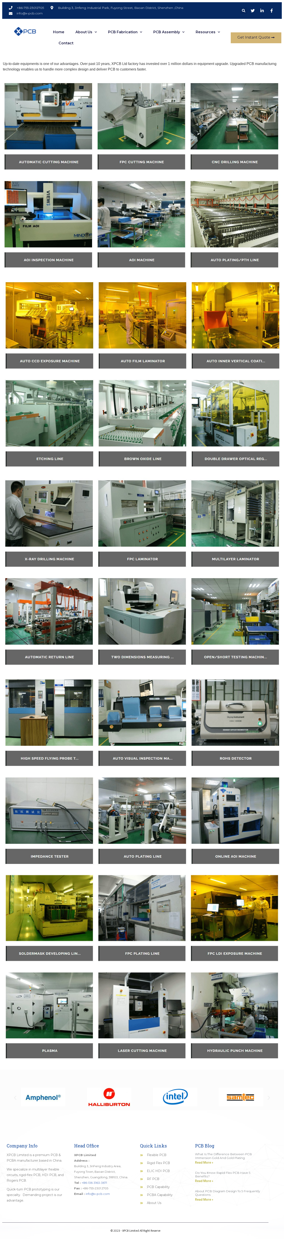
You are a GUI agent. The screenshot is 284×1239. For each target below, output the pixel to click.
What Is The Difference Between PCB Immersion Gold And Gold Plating (223, 1155)
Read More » (204, 1162)
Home (58, 32)
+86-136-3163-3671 (94, 1182)
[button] (243, 10)
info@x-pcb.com (98, 1194)
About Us (83, 32)
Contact (66, 43)
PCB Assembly (166, 32)
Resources (205, 32)
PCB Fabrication (123, 32)
